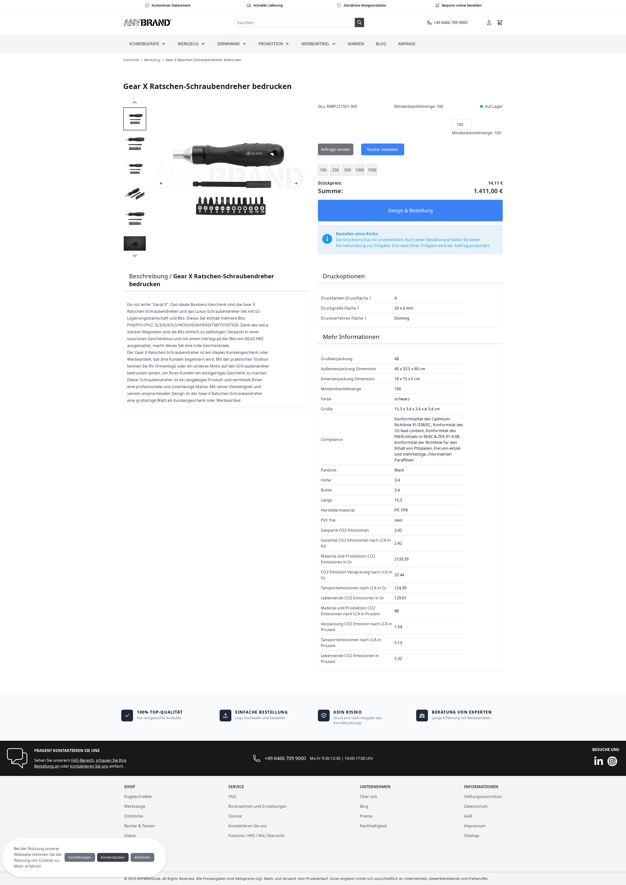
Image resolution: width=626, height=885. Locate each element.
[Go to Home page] (147, 22)
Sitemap (471, 835)
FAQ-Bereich (82, 760)
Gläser (130, 835)
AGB (468, 816)
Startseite (131, 59)
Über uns (368, 796)
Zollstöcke (133, 816)
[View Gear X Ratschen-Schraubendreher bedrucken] (134, 118)
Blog (381, 43)
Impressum (474, 826)
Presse (366, 816)
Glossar (235, 816)
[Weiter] (295, 183)
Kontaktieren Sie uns (247, 826)
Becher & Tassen (139, 826)
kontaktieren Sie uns (89, 766)
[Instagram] (612, 761)
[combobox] (295, 22)
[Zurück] (161, 183)
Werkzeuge (134, 806)
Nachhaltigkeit (373, 826)
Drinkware (228, 43)
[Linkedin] (599, 761)
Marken (356, 43)
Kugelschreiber (138, 796)
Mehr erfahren (27, 866)
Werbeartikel (315, 43)
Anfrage (406, 43)
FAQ (232, 796)
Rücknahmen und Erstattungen (257, 806)
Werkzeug (188, 43)
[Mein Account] (489, 22)
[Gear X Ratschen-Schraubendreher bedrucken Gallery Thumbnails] (134, 179)
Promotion (270, 43)
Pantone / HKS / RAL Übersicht (256, 835)
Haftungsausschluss (483, 796)
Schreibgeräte (144, 43)
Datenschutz (476, 806)
